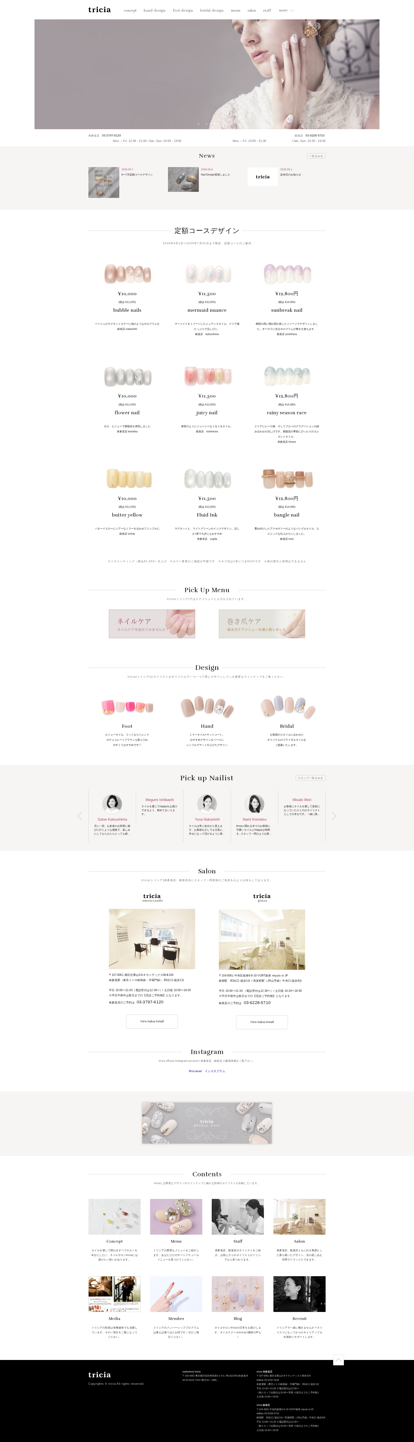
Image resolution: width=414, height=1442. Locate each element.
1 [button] (200, 125)
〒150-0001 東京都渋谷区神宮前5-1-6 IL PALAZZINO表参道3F (215, 1375)
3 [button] (216, 125)
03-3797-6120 (150, 1002)
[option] (207, 64)
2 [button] (208, 125)
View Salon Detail (152, 1021)
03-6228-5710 (257, 1002)
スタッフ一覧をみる (310, 778)
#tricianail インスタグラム (207, 1071)
